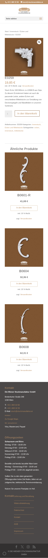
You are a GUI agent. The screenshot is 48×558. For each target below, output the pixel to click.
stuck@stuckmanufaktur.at (22, 411)
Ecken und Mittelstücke (14, 128)
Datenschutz (19, 510)
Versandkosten (28, 86)
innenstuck (9, 131)
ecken (36, 128)
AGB (16, 524)
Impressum (18, 531)
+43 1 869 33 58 (13, 405)
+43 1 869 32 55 (13, 408)
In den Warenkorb (27, 113)
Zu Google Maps (11, 419)
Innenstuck (14, 31)
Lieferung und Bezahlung (24, 496)
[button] (39, 42)
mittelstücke (18, 131)
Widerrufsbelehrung (22, 503)
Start (6, 31)
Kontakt (17, 517)
